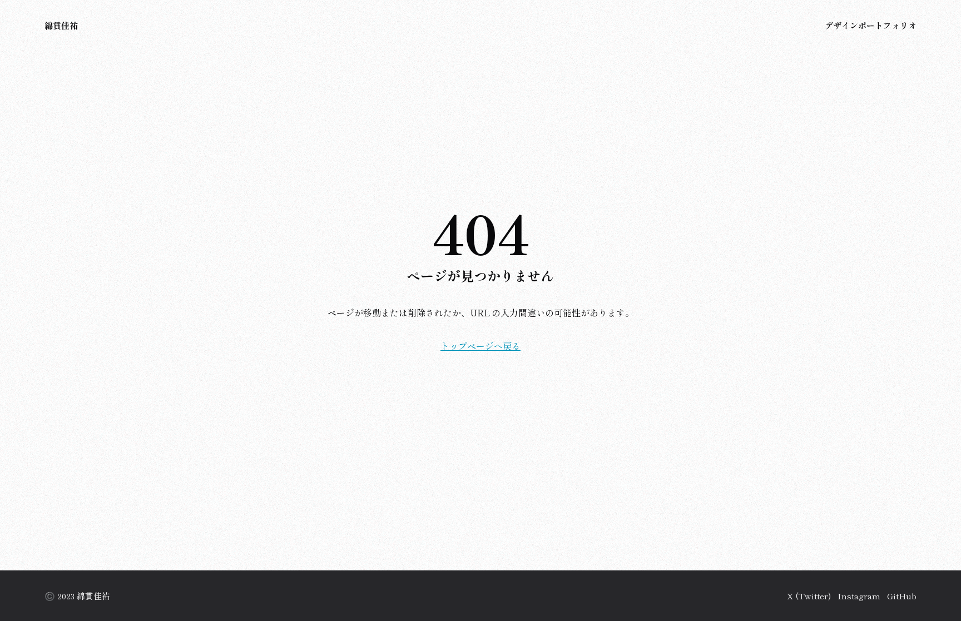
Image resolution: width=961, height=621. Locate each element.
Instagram (859, 596)
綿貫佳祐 (61, 25)
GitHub (902, 596)
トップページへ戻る (480, 345)
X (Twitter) (809, 596)
